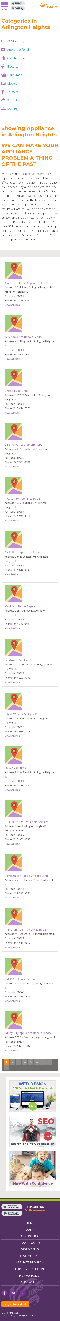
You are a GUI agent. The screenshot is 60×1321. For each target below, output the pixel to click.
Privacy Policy (30, 1275)
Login (30, 1229)
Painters (12, 92)
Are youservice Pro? (52, 5)
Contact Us (30, 1282)
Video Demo (30, 1249)
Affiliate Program (30, 1262)
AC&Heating (15, 41)
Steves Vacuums (15, 768)
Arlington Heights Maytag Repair (26, 929)
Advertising (30, 1236)
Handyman (14, 75)
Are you (15, 1304)
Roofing (12, 109)
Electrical (13, 66)
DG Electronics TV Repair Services (26, 822)
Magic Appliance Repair (20, 606)
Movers (12, 83)
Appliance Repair (18, 49)
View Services (12, 304)
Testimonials (30, 1256)
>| (6, 1067)
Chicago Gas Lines (16, 391)
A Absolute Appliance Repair (23, 498)
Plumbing (14, 100)
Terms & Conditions (30, 1269)
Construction (16, 58)
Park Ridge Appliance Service (23, 552)
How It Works (30, 1243)
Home (30, 1223)
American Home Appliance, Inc (25, 283)
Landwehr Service (16, 660)
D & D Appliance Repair (20, 979)
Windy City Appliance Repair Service (28, 1033)
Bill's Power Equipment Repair (24, 445)
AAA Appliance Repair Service (24, 337)
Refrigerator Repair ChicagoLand (26, 876)
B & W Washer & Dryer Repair (24, 714)
